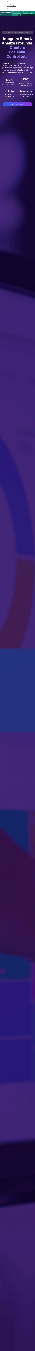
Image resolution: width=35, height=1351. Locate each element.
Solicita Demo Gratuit (17, 104)
